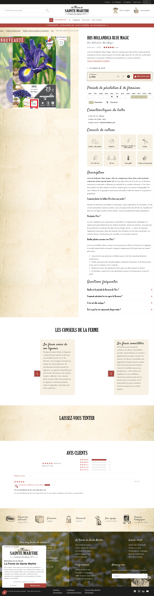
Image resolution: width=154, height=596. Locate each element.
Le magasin (127, 2)
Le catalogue (116, 2)
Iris (52, 31)
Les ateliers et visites (83, 551)
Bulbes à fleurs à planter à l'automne (36, 31)
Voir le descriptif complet (98, 61)
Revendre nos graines (83, 573)
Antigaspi (76, 20)
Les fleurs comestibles (130, 344)
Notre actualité (81, 557)
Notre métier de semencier (86, 548)
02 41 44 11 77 (46, 548)
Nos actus (86, 20)
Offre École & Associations (85, 576)
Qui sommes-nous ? (83, 545)
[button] (57, 20)
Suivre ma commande (137, 545)
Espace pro (137, 2)
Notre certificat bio (83, 570)
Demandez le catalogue (138, 551)
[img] (19, 482)
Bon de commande (136, 554)
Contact (107, 2)
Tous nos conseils (135, 557)
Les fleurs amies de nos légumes (55, 347)
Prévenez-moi (143, 76)
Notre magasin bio (82, 554)
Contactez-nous (135, 548)
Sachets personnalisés (84, 579)
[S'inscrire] (145, 576)
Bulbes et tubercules (13, 31)
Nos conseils (97, 20)
